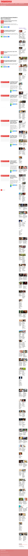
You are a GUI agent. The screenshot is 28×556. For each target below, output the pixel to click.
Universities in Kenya (3, 5)
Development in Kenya (6, 3)
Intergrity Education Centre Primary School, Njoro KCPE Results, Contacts (14, 122)
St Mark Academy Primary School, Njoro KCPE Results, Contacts (13, 162)
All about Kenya (12, 3)
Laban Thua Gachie (13, 84)
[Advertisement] (14, 11)
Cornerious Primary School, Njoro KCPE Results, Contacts (9, 52)
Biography (16, 3)
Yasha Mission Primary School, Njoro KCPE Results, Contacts (13, 177)
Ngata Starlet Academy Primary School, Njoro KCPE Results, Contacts (9, 21)
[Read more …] (2, 25)
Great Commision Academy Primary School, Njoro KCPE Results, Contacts (8, 31)
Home (1, 3)
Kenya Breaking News (21, 3)
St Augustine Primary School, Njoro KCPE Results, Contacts (14, 82)
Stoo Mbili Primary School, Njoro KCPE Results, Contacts (13, 136)
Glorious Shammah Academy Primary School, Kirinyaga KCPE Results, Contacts (8, 61)
